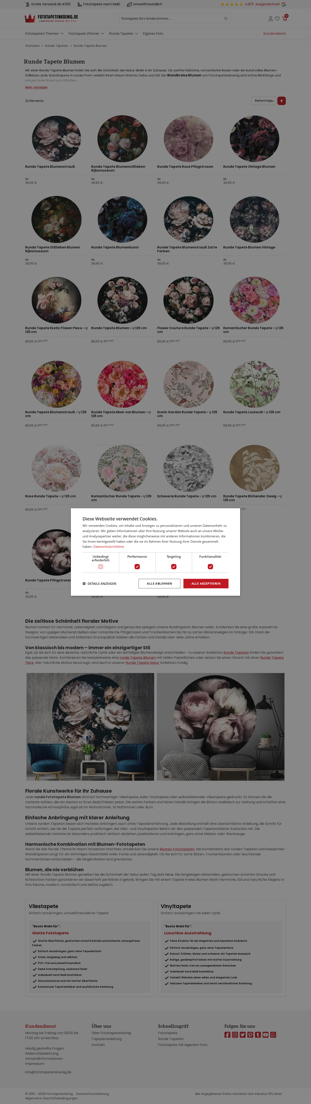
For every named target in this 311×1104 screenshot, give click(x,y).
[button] (99, 583)
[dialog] (155, 552)
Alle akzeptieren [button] (205, 583)
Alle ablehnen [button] (159, 583)
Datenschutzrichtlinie (108, 546)
